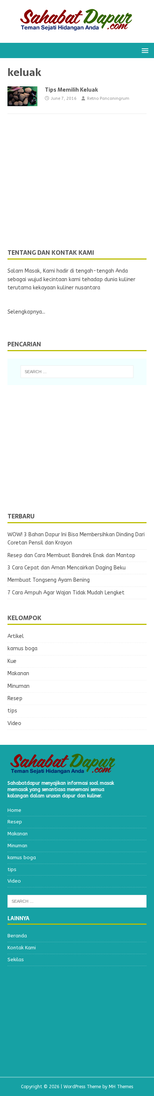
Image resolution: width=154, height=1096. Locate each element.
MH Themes (121, 1086)
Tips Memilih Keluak (71, 90)
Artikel (15, 636)
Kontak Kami (21, 947)
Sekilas (15, 959)
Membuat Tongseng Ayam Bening (48, 580)
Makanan (18, 673)
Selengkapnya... (26, 312)
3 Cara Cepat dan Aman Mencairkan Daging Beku (66, 568)
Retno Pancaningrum (108, 98)
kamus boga (22, 648)
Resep (14, 698)
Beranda (17, 935)
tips (12, 711)
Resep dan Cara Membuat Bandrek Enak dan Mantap (71, 555)
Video (14, 723)
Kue (11, 661)
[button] (143, 50)
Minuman (18, 686)
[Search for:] (77, 371)
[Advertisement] (63, 192)
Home (14, 810)
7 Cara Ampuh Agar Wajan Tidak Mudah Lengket (65, 593)
